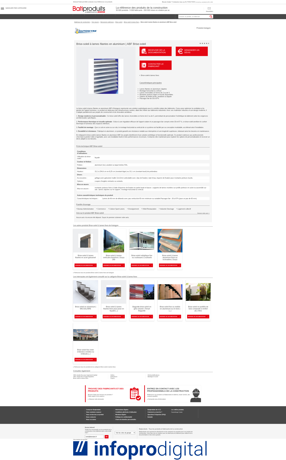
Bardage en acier (153, 376)
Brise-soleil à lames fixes (150, 75)
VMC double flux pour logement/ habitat (85, 375)
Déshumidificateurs (153, 375)
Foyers (112, 378)
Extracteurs (113, 376)
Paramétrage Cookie (176, 412)
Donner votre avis (202, 213)
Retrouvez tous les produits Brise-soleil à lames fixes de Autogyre (94, 272)
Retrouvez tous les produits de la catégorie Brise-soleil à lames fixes (95, 367)
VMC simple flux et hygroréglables (83, 376)
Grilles (112, 375)
